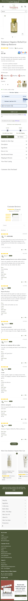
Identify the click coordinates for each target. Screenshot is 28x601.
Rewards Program (5, 540)
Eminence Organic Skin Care (16, 451)
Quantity (3, 81)
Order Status (4, 538)
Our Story (3, 562)
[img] (4, 234)
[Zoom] (22, 34)
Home (2, 38)
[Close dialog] (26, 581)
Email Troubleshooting (6, 557)
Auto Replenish (4, 555)
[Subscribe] (22, 493)
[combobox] (14, 11)
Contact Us (3, 548)
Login (2, 535)
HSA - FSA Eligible (5, 568)
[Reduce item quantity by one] (3, 84)
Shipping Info (4, 551)
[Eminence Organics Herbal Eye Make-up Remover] (9, 185)
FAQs (2, 550)
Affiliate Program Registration (8, 566)
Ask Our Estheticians (6, 546)
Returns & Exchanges (6, 553)
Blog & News (4, 564)
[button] (4, 48)
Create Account (4, 537)
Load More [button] (14, 443)
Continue (20, 595)
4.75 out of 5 (17, 209)
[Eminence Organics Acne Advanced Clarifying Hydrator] (9, 467)
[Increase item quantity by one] (8, 84)
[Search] (25, 11)
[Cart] (25, 6)
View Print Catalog (6, 161)
